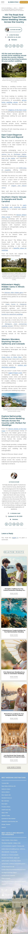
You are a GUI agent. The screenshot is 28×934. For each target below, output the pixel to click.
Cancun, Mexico (6, 792)
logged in (15, 537)
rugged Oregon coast (15, 373)
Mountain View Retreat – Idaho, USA (11, 857)
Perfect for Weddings (12, 902)
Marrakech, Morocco (7, 797)
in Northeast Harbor (14, 154)
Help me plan (23, 2)
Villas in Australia (6, 878)
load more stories (14, 767)
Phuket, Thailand (6, 824)
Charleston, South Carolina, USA (10, 821)
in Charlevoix (16, 304)
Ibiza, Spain (4, 803)
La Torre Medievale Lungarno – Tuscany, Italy (13, 846)
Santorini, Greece (6, 789)
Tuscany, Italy (5, 783)
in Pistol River (12, 357)
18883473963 (14, 2)
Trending (14, 40)
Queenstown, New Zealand (8, 818)
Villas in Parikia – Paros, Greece (9, 840)
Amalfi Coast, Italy (6, 809)
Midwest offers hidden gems (13, 292)
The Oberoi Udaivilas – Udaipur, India (11, 843)
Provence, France (6, 806)
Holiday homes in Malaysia (8, 875)
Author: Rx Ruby (15, 29)
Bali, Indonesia (5, 800)
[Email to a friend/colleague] (14, 45)
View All (4, 827)
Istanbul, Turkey (6, 815)
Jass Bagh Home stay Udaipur (9, 872)
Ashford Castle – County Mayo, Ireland (11, 860)
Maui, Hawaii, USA (6, 795)
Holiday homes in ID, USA (8, 866)
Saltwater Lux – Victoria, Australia (10, 854)
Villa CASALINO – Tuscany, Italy (9, 852)
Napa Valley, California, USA (9, 786)
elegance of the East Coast (17, 110)
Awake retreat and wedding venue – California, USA (14, 849)
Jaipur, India (5, 812)
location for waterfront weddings (12, 314)
